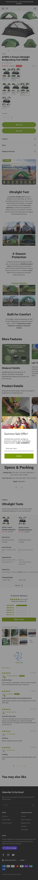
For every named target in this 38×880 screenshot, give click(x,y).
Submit (19, 456)
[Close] (34, 418)
